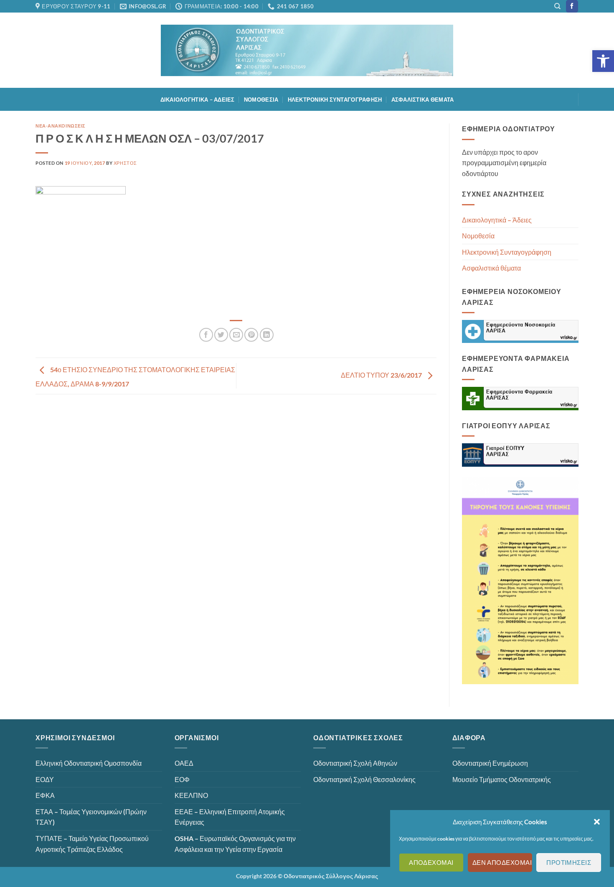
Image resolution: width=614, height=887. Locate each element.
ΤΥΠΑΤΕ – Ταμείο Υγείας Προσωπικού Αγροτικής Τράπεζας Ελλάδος (92, 843)
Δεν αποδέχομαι (502, 863)
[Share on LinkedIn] (267, 335)
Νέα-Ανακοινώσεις (61, 125)
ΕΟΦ (182, 779)
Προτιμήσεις (568, 863)
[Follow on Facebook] (572, 6)
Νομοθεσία (261, 99)
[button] (603, 61)
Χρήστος (125, 163)
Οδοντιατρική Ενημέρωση (490, 763)
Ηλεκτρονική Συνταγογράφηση (335, 99)
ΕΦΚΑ (45, 795)
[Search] (557, 6)
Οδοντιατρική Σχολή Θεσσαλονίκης (364, 779)
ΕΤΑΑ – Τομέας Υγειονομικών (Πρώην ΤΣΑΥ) (91, 817)
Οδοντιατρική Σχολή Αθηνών (355, 763)
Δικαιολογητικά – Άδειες (197, 99)
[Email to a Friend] (236, 335)
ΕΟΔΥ (45, 779)
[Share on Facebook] (206, 335)
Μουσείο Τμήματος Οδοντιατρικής (501, 779)
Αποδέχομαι (431, 863)
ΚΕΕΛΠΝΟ (191, 795)
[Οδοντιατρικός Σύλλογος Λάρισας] (307, 50)
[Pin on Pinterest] (251, 335)
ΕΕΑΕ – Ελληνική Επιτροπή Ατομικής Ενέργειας (230, 817)
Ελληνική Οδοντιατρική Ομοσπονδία (89, 763)
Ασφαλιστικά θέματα (422, 99)
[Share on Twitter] (221, 335)
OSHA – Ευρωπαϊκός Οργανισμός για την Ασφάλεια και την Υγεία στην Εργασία (235, 843)
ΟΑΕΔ (184, 763)
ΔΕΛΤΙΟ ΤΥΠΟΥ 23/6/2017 (382, 375)
